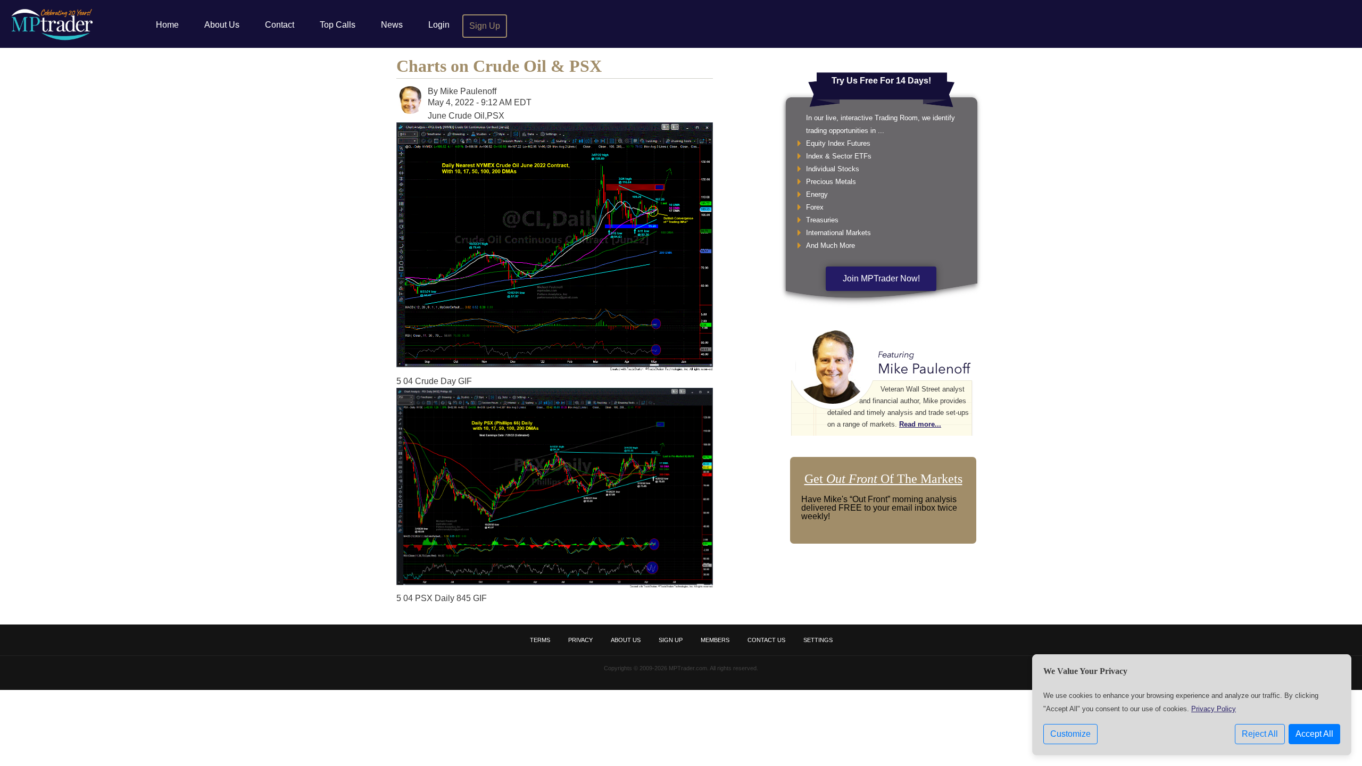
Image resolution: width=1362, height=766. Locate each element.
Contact (279, 24)
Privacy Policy (1213, 709)
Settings (818, 640)
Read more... (920, 424)
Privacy (580, 640)
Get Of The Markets (883, 479)
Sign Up (484, 25)
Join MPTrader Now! (881, 278)
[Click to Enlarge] (554, 367)
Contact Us (766, 640)
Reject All (1260, 733)
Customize (1070, 733)
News (392, 24)
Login (439, 24)
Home (167, 24)
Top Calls (337, 24)
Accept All (1314, 733)
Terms (540, 640)
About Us (221, 24)
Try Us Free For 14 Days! (881, 80)
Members (715, 640)
